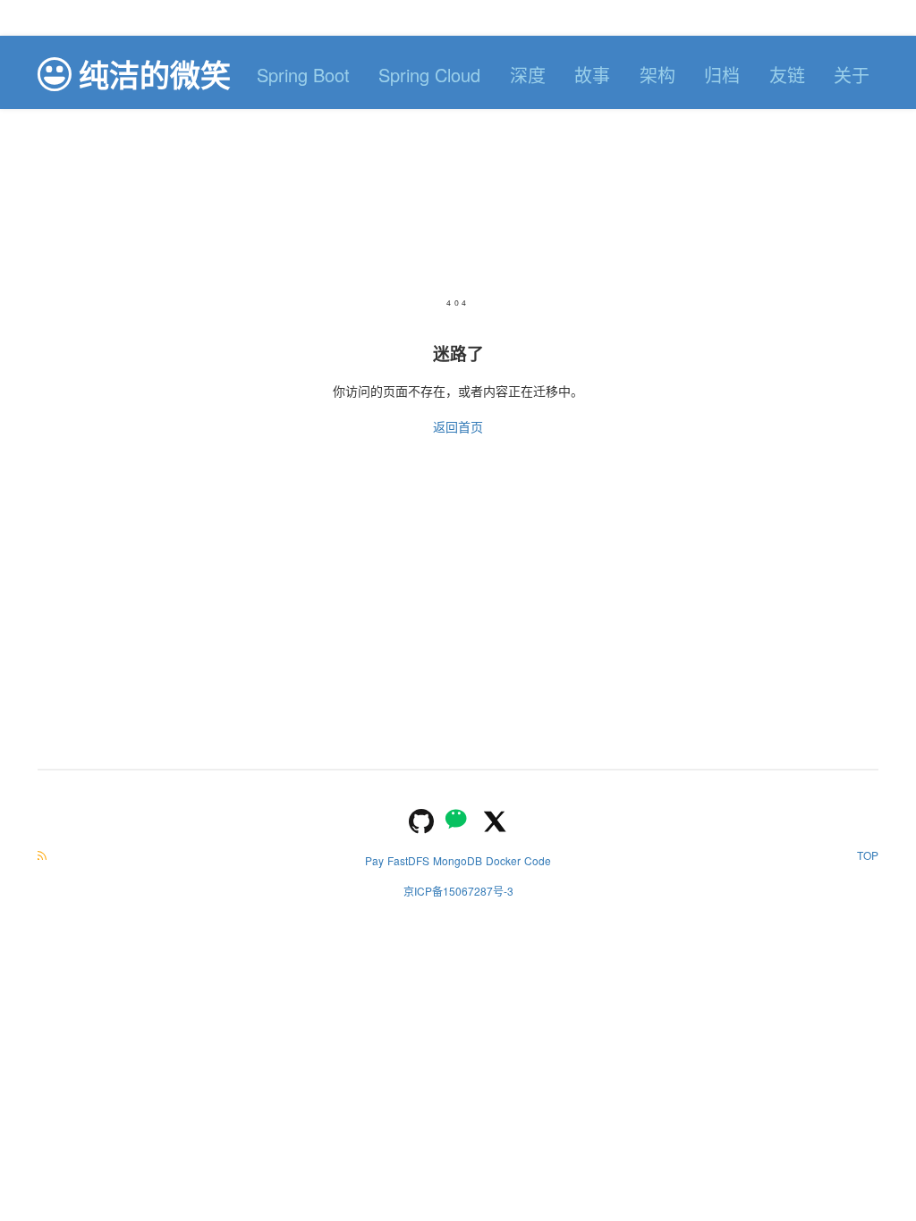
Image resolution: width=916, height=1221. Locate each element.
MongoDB (457, 860)
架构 (657, 75)
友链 (787, 75)
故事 (592, 75)
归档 (722, 75)
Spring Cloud (429, 75)
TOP (867, 855)
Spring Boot (303, 75)
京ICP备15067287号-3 (458, 890)
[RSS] (42, 855)
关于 (851, 75)
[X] (494, 819)
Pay (374, 860)
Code (537, 860)
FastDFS (408, 860)
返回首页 (458, 426)
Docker (503, 860)
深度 (528, 75)
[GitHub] (421, 819)
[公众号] (458, 819)
